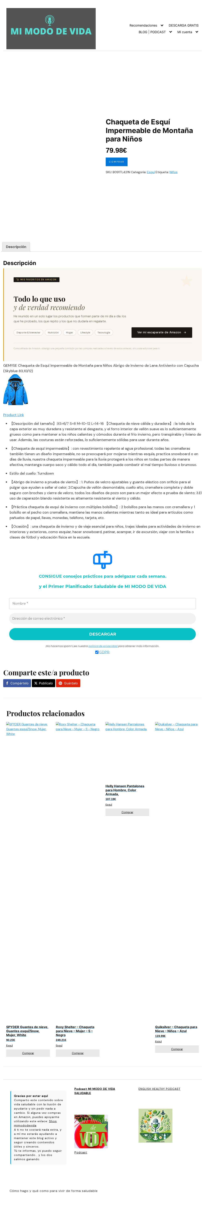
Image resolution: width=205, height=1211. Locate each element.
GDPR (104, 652)
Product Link (13, 415)
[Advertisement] (102, 81)
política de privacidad (103, 646)
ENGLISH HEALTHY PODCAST (159, 1089)
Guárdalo (71, 683)
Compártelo (19, 683)
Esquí (151, 172)
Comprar (116, 161)
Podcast (80, 1152)
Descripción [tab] (16, 246)
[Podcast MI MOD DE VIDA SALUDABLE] (91, 1132)
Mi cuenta (184, 32)
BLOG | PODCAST (152, 32)
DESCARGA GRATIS (184, 25)
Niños (174, 172)
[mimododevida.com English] (155, 1126)
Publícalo (46, 683)
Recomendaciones (143, 25)
